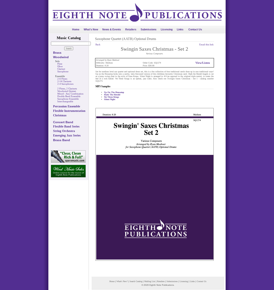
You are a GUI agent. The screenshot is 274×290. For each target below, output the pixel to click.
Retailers (130, 29)
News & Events (111, 29)
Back (97, 44)
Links (180, 29)
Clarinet (61, 69)
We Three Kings (111, 97)
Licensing (167, 29)
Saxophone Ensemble (68, 99)
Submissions (148, 29)
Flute (59, 63)
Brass (57, 52)
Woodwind (61, 57)
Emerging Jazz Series (66, 135)
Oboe (60, 66)
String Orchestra (64, 131)
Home (75, 29)
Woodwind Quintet (66, 91)
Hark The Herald (112, 94)
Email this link (206, 44)
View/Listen (202, 62)
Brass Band (61, 140)
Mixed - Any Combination (70, 93)
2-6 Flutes (62, 78)
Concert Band (63, 122)
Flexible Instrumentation (69, 110)
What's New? (122, 281)
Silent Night (109, 99)
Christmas (59, 115)
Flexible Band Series (66, 126)
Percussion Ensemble (66, 106)
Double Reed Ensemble (68, 96)
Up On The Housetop (114, 92)
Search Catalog (136, 281)
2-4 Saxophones (65, 84)
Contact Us (195, 29)
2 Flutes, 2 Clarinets (67, 88)
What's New (91, 29)
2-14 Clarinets (64, 81)
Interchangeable (65, 101)
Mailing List (149, 281)
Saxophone (62, 71)
